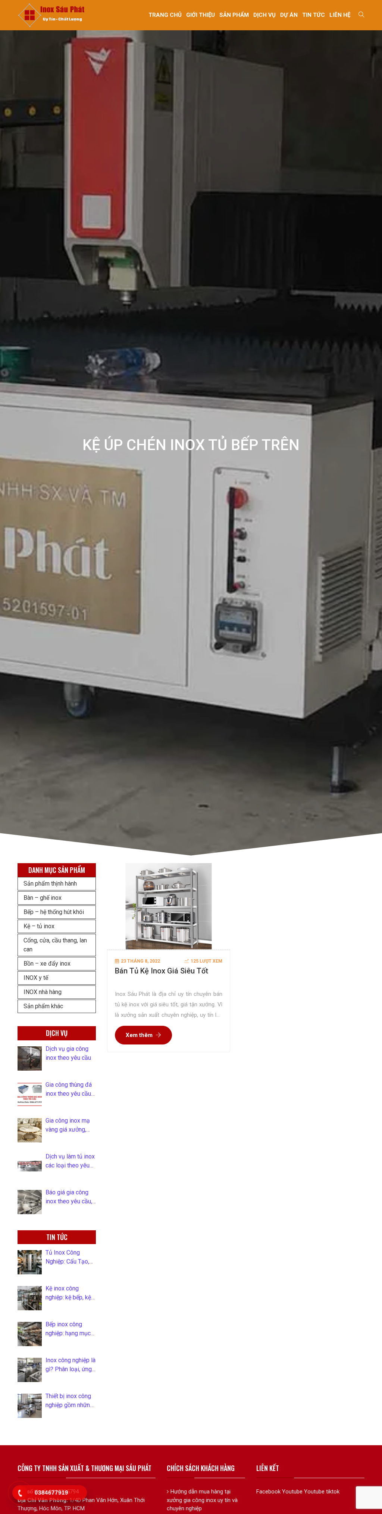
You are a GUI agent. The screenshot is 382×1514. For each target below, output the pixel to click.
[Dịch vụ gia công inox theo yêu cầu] (30, 1058)
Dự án (289, 15)
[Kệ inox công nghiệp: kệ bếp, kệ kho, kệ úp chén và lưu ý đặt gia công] (30, 1298)
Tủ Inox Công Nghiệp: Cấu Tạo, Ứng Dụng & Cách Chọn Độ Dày (68, 1257)
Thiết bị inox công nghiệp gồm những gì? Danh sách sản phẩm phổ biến (69, 1401)
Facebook (268, 1491)
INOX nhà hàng (43, 992)
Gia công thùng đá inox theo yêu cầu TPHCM (69, 1089)
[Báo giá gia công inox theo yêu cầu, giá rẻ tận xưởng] (30, 1202)
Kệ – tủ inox (39, 926)
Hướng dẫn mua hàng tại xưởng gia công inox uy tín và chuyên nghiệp (202, 1500)
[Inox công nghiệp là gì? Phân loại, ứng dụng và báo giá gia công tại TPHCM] (30, 1370)
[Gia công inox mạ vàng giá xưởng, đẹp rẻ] (30, 1130)
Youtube (292, 1491)
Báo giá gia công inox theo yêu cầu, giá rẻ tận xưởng (69, 1197)
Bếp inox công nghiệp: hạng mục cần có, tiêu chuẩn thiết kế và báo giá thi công (69, 1329)
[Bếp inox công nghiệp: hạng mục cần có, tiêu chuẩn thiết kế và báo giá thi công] (30, 1334)
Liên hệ (339, 15)
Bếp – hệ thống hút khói (54, 912)
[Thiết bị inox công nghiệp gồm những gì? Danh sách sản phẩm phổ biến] (30, 1406)
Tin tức (313, 15)
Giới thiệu (200, 15)
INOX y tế (36, 977)
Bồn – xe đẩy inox (47, 963)
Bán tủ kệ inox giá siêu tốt (161, 970)
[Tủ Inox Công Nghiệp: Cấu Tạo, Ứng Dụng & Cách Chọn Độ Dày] (30, 1262)
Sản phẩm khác (43, 1006)
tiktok (332, 1491)
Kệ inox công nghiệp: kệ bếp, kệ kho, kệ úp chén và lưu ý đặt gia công (69, 1293)
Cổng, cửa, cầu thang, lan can (55, 945)
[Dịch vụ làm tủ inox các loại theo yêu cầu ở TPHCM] (30, 1166)
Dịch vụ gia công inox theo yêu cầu (68, 1053)
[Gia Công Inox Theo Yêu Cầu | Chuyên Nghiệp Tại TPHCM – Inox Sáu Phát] (52, 14)
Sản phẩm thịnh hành (50, 883)
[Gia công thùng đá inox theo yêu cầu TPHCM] (30, 1094)
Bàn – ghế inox (43, 897)
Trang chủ (165, 15)
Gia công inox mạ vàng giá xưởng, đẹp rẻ (68, 1125)
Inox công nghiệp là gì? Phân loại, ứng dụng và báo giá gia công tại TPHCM (71, 1365)
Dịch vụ (264, 15)
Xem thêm (139, 1035)
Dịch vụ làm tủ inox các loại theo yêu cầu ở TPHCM (70, 1161)
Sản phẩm (234, 15)
